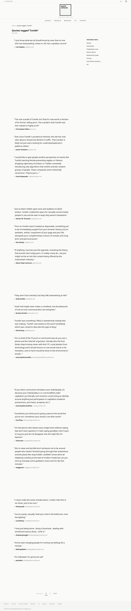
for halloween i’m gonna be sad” (29, 557)
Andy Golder (20, 299)
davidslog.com (30, 330)
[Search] (126, 1)
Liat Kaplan (20, 47)
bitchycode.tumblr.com (32, 506)
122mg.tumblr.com (39, 406)
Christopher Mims (23, 129)
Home (14, 26)
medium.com (29, 242)
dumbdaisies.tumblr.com (31, 560)
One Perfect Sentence (94, 61)
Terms (60, 604)
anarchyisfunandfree (24, 406)
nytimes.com (29, 47)
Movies (67, 20)
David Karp (20, 330)
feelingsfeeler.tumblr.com (35, 549)
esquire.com (32, 150)
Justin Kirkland (21, 150)
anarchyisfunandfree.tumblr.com (43, 357)
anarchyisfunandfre (23, 357)
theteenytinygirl (22, 535)
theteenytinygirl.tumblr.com (38, 535)
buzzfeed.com (30, 299)
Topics (83, 20)
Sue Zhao (19, 420)
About (44, 604)
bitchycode (20, 506)
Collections (23, 604)
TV (75, 20)
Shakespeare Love (92, 49)
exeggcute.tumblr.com (31, 467)
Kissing (89, 58)
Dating (89, 43)
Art (88, 64)
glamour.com (37, 263)
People (57, 20)
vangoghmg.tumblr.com (32, 441)
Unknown (19, 441)
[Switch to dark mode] (121, 1)
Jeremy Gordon (21, 313)
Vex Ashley (20, 242)
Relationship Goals (93, 55)
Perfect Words (91, 52)
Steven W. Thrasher (23, 219)
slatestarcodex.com (35, 176)
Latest (48, 20)
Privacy (52, 604)
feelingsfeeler (21, 549)
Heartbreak (90, 46)
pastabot (19, 560)
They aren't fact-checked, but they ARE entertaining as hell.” (41, 295)
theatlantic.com (36, 219)
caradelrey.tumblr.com (32, 521)
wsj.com (33, 129)
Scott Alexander (22, 176)
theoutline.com (33, 313)
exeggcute (20, 467)
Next (55, 593)
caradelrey (20, 521)
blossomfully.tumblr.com (32, 420)
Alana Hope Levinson (24, 263)
